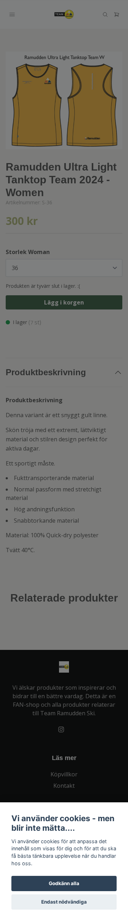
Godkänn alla (64, 883)
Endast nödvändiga (64, 902)
